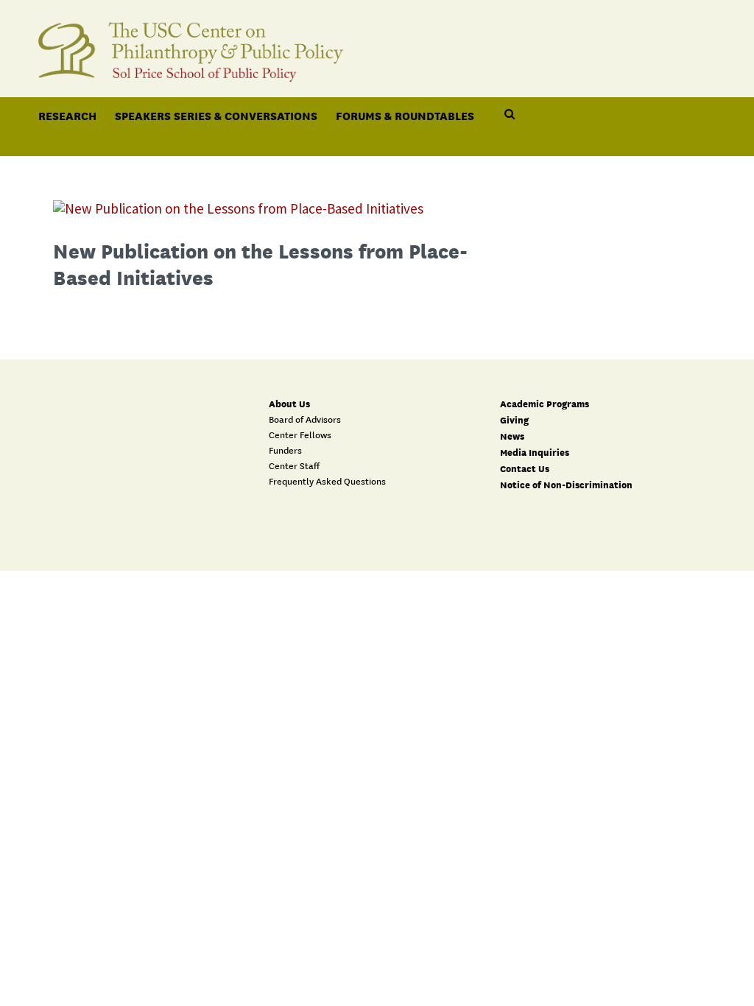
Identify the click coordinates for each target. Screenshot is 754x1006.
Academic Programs (544, 403)
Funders (285, 451)
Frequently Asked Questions (327, 482)
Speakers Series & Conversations (216, 115)
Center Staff (294, 466)
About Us (289, 403)
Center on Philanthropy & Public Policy (377, 46)
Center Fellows (300, 435)
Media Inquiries (534, 452)
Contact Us (524, 468)
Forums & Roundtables (405, 115)
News (512, 436)
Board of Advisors (305, 420)
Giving (514, 420)
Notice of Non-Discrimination (566, 484)
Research (67, 115)
